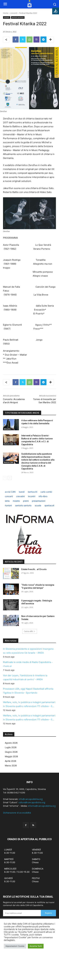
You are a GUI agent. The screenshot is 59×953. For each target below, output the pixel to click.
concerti (13, 13)
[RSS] (33, 825)
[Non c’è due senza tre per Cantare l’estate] (11, 620)
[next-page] (10, 478)
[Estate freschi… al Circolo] (11, 573)
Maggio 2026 (11, 756)
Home (5, 13)
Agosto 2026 (11, 742)
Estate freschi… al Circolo (34, 569)
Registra (48, 913)
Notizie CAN (8, 444)
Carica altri (28, 631)
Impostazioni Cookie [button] (15, 946)
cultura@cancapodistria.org (31, 802)
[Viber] (36, 39)
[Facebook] (16, 39)
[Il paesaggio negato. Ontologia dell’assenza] (11, 604)
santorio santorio (18, 17)
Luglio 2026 (10, 747)
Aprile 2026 (10, 761)
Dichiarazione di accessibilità (17, 812)
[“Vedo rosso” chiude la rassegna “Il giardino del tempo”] (11, 589)
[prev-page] (5, 478)
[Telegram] (43, 39)
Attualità (7, 429)
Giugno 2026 (11, 752)
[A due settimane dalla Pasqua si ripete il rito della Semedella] (11, 424)
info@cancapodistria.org (31, 799)
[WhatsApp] (29, 39)
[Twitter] (23, 39)
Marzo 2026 (11, 765)
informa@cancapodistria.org (42, 805)
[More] (50, 39)
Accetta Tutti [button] (36, 946)
